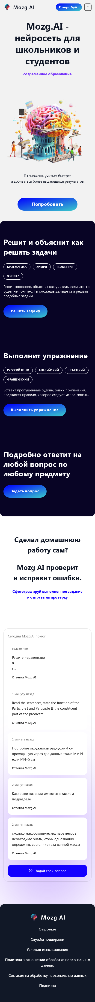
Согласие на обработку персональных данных (47, 975)
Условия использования (47, 949)
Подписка (47, 985)
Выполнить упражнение (35, 409)
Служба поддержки (47, 939)
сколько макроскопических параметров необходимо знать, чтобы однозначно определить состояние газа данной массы (46, 839)
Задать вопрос (25, 490)
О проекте (47, 929)
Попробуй (68, 7)
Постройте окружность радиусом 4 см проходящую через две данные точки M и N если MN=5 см (47, 754)
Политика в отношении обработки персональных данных (47, 962)
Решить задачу (25, 310)
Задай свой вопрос (50, 870)
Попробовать (47, 204)
